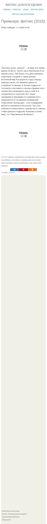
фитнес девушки (40, 157)
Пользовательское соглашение (17, 514)
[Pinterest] (23, 169)
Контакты (4, 514)
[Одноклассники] (32, 169)
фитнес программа (7, 163)
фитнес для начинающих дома (23, 163)
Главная (6, 9)
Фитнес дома (37, 9)
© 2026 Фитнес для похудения (10, 511)
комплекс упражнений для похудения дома (21, 157)
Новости (17, 9)
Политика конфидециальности (11, 516)
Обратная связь (6, 519)
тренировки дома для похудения (31, 160)
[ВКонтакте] (14, 169)
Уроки (26, 9)
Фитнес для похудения (23, 5)
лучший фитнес (6, 160)
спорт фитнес (16, 160)
